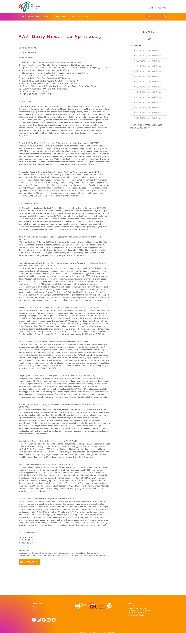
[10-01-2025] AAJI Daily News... (149, 118)
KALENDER (76, 17)
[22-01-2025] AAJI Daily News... (149, 77)
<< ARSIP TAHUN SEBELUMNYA (143, 125)
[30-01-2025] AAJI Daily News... (149, 56)
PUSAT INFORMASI (60, 17)
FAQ (33, 609)
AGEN (46, 17)
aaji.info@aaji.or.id (139, 615)
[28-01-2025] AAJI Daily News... (149, 61)
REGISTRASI (162, 8)
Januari (137, 45)
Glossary (35, 606)
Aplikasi (86, 17)
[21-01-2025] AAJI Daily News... (149, 82)
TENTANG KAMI (33, 17)
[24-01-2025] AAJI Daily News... (149, 66)
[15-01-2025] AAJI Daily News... (149, 103)
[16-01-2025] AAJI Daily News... (149, 97)
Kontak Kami (37, 604)
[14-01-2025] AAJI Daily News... (149, 108)
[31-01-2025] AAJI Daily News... (149, 51)
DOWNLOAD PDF (31, 562)
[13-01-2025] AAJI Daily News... (149, 113)
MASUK (150, 8)
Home (22, 17)
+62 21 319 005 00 (143, 610)
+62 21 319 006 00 (137, 613)
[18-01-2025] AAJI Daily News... (149, 92)
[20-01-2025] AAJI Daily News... (149, 87)
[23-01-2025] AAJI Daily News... (149, 71)
